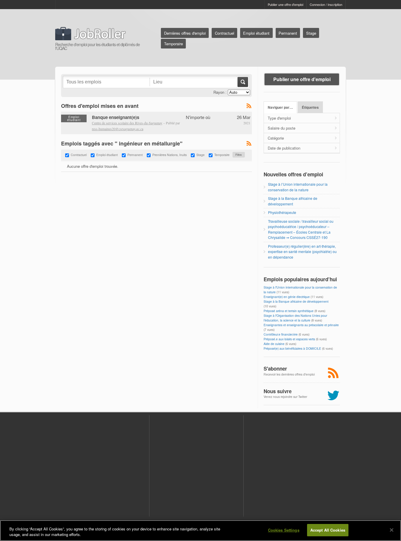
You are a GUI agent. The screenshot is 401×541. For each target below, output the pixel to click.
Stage (311, 33)
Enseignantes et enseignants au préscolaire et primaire (301, 325)
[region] (200, 530)
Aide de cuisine (274, 343)
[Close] (391, 529)
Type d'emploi (279, 118)
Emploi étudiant (256, 33)
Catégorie (276, 138)
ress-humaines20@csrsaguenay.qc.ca (117, 129)
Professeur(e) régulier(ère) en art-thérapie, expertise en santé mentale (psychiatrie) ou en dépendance (302, 251)
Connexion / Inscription (326, 4)
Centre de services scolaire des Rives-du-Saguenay (127, 123)
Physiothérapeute (282, 212)
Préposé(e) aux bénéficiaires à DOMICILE (292, 348)
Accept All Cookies (327, 530)
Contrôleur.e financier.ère (281, 334)
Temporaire (173, 43)
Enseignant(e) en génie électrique (287, 296)
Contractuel (224, 33)
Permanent (288, 33)
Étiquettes (310, 107)
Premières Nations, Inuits (169, 155)
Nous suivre (278, 391)
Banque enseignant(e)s (115, 117)
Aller (242, 82)
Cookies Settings (283, 530)
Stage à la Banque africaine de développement (292, 201)
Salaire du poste (281, 128)
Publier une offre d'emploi (285, 4)
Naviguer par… (280, 107)
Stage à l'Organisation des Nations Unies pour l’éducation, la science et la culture (295, 317)
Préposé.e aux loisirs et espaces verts (289, 339)
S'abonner (275, 368)
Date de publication (284, 148)
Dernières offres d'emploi (185, 33)
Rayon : (220, 92)
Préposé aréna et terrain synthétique (289, 311)
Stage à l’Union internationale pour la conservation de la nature (298, 187)
